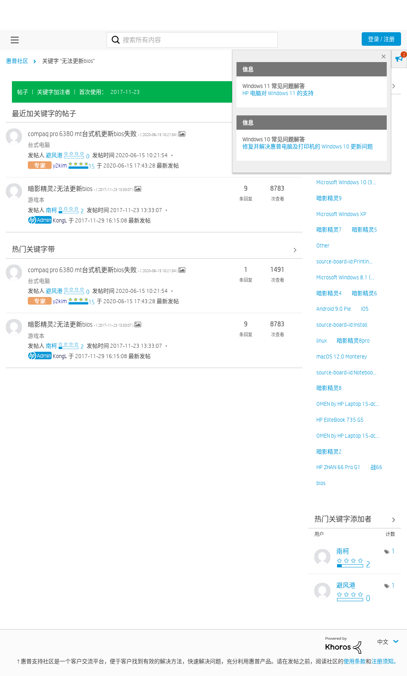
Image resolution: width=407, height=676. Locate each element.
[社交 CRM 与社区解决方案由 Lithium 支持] (343, 644)
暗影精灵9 (329, 198)
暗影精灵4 (329, 293)
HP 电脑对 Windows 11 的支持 (278, 93)
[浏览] (12, 40)
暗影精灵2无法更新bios (81, 189)
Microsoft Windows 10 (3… (346, 182)
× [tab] (383, 56)
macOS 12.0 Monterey (341, 356)
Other (322, 245)
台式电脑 (39, 144)
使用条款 (354, 661)
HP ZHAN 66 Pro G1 (338, 467)
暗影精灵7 (329, 229)
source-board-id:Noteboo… (346, 372)
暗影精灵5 (364, 229)
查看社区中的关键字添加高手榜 (354, 520)
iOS (364, 308)
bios (321, 483)
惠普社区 (17, 60)
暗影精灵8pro (353, 340)
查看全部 (154, 114)
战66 (376, 467)
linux (321, 340)
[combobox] (192, 40)
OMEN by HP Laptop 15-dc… (347, 403)
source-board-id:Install (341, 324)
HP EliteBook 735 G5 (340, 419)
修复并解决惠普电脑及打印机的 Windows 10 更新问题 (307, 146)
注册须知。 (385, 661)
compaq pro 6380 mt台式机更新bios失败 (103, 134)
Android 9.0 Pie (333, 308)
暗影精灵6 (364, 293)
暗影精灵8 (329, 388)
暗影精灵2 (329, 451)
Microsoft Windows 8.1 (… (345, 277)
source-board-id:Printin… (344, 261)
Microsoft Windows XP (341, 214)
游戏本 (36, 199)
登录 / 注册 (381, 39)
